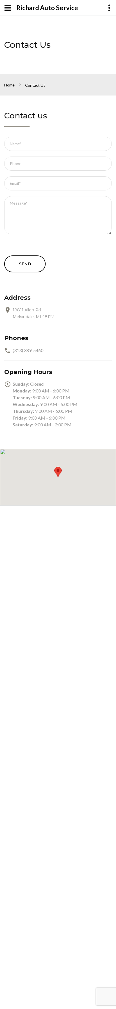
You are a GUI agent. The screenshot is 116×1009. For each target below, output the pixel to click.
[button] (58, 472)
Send (25, 263)
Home (9, 85)
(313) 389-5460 (28, 350)
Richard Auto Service (47, 8)
